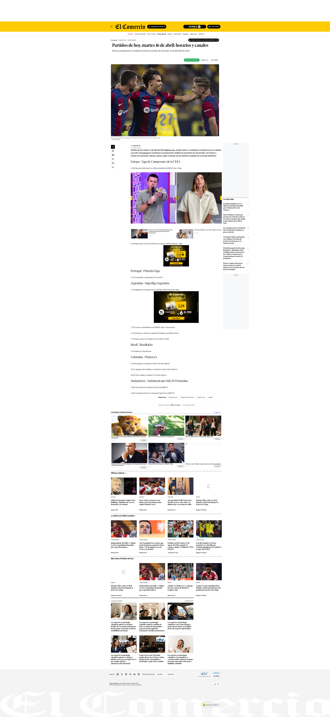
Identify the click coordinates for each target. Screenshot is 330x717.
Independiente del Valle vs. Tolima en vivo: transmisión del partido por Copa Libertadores (123, 545)
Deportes (141, 497)
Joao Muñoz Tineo (173, 552)
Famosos (113, 497)
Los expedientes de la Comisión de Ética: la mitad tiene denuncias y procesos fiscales (234, 230)
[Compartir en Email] (113, 163)
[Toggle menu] (111, 27)
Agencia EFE (114, 510)
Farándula (170, 497)
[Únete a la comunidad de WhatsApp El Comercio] (192, 60)
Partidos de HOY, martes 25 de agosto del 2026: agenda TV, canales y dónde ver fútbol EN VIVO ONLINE (180, 546)
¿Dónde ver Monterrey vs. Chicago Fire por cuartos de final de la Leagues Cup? (180, 588)
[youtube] (130, 674)
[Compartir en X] (113, 159)
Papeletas (186, 34)
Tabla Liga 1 (193, 34)
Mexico (169, 582)
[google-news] (139, 674)
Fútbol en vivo (201, 397)
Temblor (169, 34)
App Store (160, 674)
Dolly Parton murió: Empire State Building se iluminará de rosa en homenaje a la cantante (123, 502)
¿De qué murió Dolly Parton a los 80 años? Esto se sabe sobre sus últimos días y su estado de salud (180, 502)
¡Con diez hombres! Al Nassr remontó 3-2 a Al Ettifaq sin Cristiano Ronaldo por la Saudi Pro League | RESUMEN (208, 546)
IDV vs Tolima (151, 34)
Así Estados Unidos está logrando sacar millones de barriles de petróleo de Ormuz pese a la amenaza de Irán (234, 240)
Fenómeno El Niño (140, 34)
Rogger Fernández (201, 510)
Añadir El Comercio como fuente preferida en (203, 40)
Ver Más (210, 397)
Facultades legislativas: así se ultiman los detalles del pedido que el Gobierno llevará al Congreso (233, 207)
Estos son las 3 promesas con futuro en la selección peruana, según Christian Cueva (150, 502)
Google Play (170, 674)
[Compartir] (113, 147)
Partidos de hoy (173, 397)
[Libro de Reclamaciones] (216, 674)
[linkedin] (134, 674)
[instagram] (126, 674)
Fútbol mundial (115, 539)
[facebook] (118, 674)
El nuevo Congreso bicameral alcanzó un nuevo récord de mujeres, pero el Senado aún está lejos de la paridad (234, 266)
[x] (122, 674)
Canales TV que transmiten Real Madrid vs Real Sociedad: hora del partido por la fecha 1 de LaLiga (208, 588)
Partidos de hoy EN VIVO (187, 397)
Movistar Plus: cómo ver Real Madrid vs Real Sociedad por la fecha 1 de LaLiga (207, 502)
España (198, 497)
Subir (215, 684)
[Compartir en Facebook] (113, 155)
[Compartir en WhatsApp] (113, 151)
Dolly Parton (177, 34)
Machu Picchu (203, 34)
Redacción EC (136, 145)
